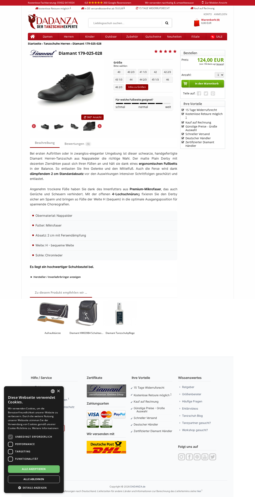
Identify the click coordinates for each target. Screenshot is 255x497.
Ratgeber (188, 387)
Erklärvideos (190, 408)
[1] (167, 23)
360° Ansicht (94, 117)
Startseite (34, 43)
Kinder (90, 36)
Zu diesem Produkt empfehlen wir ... (61, 292)
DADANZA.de (137, 486)
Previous (34, 126)
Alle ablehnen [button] (34, 479)
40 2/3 (132, 72)
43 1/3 (119, 80)
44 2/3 (144, 80)
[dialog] (34, 439)
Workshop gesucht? (195, 430)
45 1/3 (156, 80)
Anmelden (220, 14)
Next (100, 126)
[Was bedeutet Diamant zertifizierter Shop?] (106, 385)
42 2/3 (168, 72)
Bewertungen (77, 144)
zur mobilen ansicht (216, 2)
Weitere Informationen (45, 428)
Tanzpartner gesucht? (196, 422)
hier (199, 491)
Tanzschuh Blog (192, 415)
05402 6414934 (66, 2)
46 (169, 80)
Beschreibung (45, 143)
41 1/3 (144, 72)
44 (133, 80)
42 (157, 72)
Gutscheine (153, 36)
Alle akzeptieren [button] (34, 469)
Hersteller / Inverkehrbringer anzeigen (57, 277)
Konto (208, 14)
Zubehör (132, 36)
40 (121, 72)
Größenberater (191, 394)
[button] (34, 487)
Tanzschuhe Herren (57, 43)
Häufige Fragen (192, 401)
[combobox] (53, 391)
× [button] (58, 391)
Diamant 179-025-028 (87, 43)
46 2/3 (119, 87)
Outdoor (111, 36)
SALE (217, 36)
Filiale (195, 36)
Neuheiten (174, 36)
